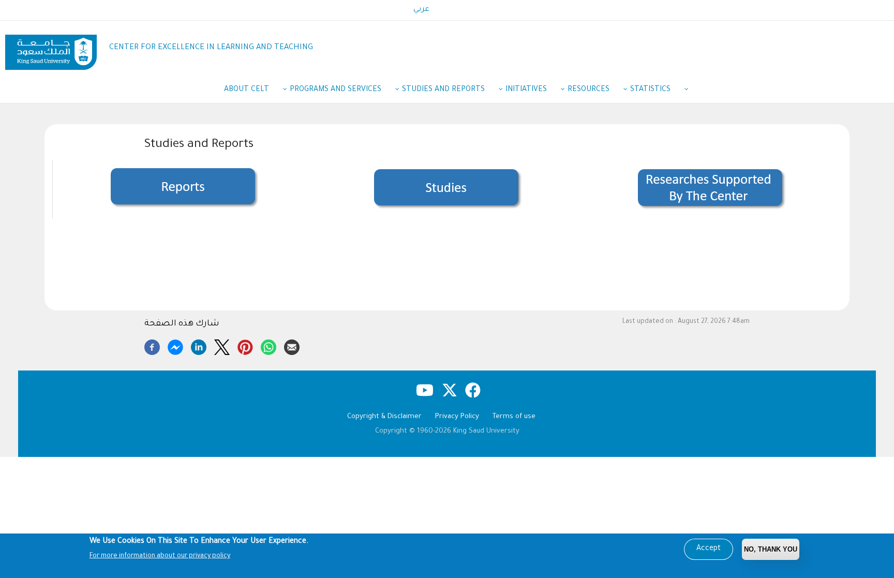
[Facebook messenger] (175, 345)
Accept (708, 549)
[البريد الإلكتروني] (292, 345)
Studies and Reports (443, 90)
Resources (588, 90)
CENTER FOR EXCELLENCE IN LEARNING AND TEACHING (211, 47)
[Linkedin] (198, 345)
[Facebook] (152, 345)
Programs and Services (335, 90)
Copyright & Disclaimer (384, 417)
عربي (421, 10)
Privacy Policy (457, 417)
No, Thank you (770, 549)
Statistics (650, 90)
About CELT (246, 90)
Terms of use (514, 417)
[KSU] (51, 48)
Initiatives (526, 90)
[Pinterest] (245, 345)
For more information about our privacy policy (160, 556)
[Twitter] (222, 345)
